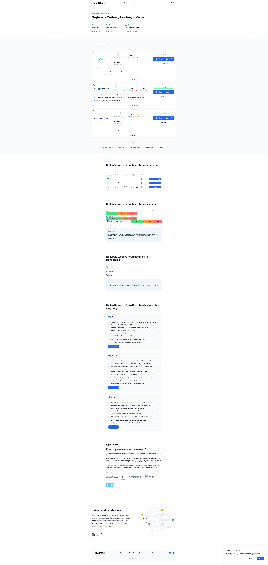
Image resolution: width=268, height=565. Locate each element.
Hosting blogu (121, 147)
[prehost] (98, 3)
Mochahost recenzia (164, 63)
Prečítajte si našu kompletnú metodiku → (102, 530)
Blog (144, 2)
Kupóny (136, 2)
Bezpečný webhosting (108, 147)
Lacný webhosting (149, 147)
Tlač (130, 552)
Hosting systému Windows (135, 147)
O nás (121, 552)
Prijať (260, 558)
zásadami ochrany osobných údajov (248, 554)
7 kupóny (164, 87)
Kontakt (135, 552)
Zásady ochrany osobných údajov (147, 552)
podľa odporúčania (97, 45)
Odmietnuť (251, 558)
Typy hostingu (117, 2)
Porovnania (126, 2)
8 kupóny (164, 54)
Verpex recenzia (164, 122)
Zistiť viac (114, 238)
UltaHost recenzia (163, 96)
